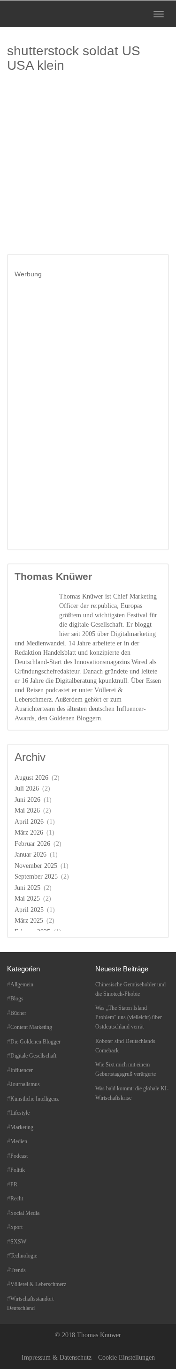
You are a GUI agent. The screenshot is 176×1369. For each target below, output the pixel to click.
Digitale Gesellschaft (33, 1055)
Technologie (23, 1255)
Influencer (21, 1070)
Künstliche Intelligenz (34, 1098)
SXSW (18, 1241)
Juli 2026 (27, 788)
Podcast (19, 1156)
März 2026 (29, 832)
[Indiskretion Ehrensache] (37, 14)
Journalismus (25, 1084)
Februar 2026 (32, 843)
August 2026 (31, 777)
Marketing (21, 1127)
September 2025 (36, 876)
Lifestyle (20, 1113)
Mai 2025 (27, 898)
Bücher (18, 1013)
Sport (16, 1227)
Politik (17, 1170)
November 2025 (36, 865)
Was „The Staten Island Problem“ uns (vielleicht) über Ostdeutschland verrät (128, 1017)
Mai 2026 (27, 810)
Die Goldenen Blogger (35, 1041)
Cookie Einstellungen (126, 1357)
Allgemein (21, 984)
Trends (18, 1270)
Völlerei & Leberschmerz (38, 1284)
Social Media (24, 1213)
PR (13, 1184)
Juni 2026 (27, 799)
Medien (18, 1141)
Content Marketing (31, 1027)
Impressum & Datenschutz (57, 1357)
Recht (16, 1198)
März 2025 (29, 920)
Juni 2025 (27, 887)
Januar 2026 (30, 854)
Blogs (16, 998)
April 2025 (29, 909)
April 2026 (29, 821)
